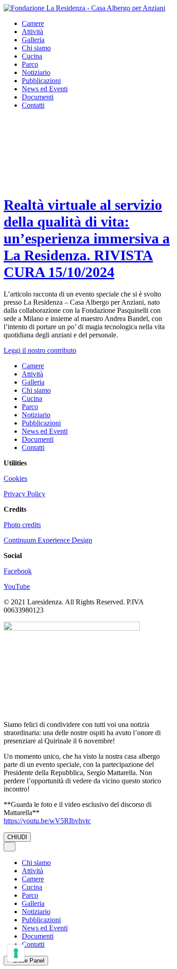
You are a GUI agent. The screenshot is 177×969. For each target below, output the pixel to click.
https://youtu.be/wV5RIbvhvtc (47, 821)
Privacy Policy (24, 494)
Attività (32, 31)
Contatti (33, 105)
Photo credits (22, 525)
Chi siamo (36, 48)
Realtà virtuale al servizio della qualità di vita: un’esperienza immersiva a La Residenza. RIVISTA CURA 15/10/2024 (87, 238)
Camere (33, 23)
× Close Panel (25, 960)
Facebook (18, 571)
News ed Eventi (45, 89)
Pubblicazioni (41, 80)
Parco (30, 64)
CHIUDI (17, 837)
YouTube (17, 586)
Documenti (38, 97)
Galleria (33, 40)
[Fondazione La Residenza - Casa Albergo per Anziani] (84, 7)
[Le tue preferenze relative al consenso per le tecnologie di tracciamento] (16, 953)
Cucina (32, 56)
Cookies (15, 478)
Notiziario (36, 72)
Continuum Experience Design (48, 540)
